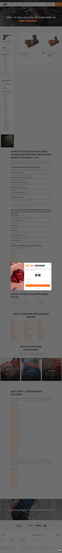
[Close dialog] (50, 264)
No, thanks (37, 288)
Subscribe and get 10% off (37, 285)
